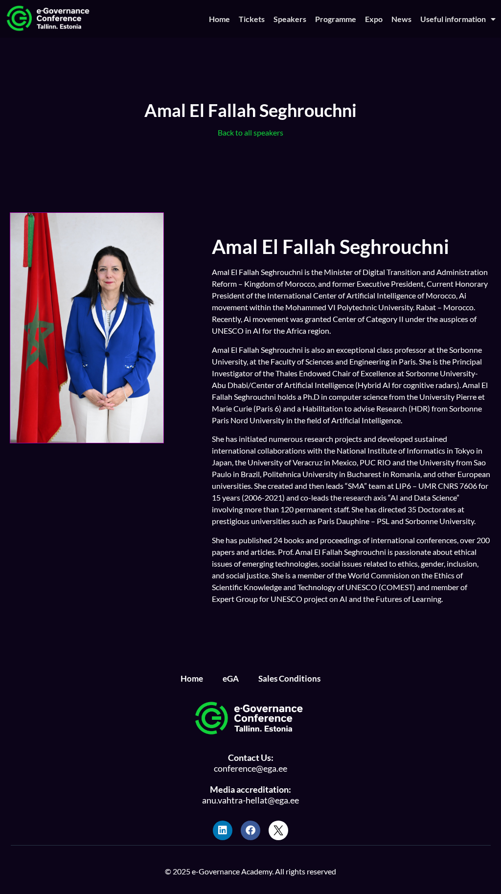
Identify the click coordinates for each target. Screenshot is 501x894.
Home (219, 18)
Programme (335, 18)
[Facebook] (250, 830)
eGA (231, 678)
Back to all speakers (250, 132)
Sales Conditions (289, 678)
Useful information (453, 18)
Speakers (289, 18)
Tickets (252, 18)
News (401, 18)
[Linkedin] (222, 830)
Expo (374, 18)
